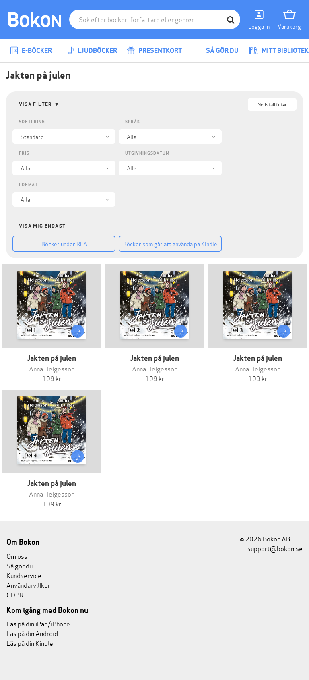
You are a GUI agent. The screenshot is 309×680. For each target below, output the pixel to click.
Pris (24, 153)
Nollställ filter (272, 104)
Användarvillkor (28, 584)
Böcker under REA (64, 243)
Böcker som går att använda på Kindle (170, 243)
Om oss (16, 555)
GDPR (14, 594)
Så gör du (222, 50)
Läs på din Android (32, 633)
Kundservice (23, 575)
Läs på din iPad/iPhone (38, 623)
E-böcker (36, 50)
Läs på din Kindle (29, 642)
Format (28, 184)
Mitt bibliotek (284, 50)
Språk (132, 121)
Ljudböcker (96, 50)
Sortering (32, 121)
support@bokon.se (274, 548)
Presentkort (159, 50)
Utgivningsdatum (147, 153)
